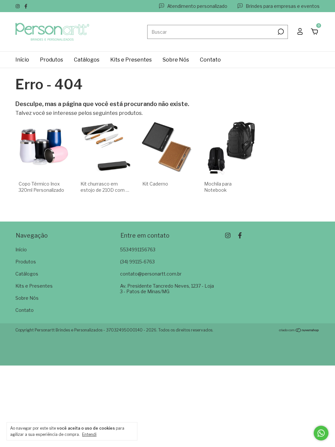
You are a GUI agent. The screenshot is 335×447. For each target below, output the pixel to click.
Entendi (89, 434)
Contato (210, 60)
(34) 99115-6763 (137, 261)
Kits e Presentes (131, 60)
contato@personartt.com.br (151, 274)
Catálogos (86, 60)
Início (22, 60)
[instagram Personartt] (18, 6)
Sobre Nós (176, 60)
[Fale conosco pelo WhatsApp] (321, 433)
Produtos (51, 60)
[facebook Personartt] (26, 6)
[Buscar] (280, 31)
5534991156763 (137, 249)
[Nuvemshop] (299, 331)
